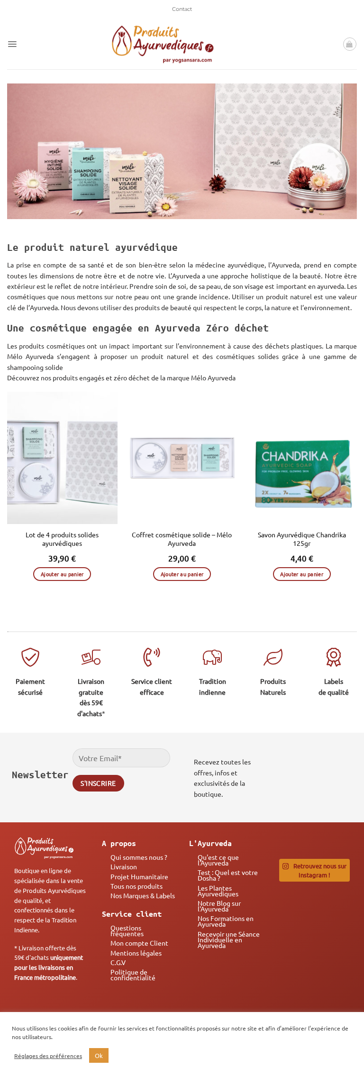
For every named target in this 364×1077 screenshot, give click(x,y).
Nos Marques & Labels (142, 895)
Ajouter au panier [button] (62, 574)
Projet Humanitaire (139, 876)
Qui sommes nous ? (138, 857)
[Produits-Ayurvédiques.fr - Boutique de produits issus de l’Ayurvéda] (163, 44)
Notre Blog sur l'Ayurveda (219, 906)
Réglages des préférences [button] (48, 1055)
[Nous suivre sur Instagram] (313, 773)
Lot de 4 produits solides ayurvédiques (62, 538)
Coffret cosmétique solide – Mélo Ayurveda (182, 538)
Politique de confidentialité (132, 974)
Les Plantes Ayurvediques (218, 891)
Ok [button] (99, 1055)
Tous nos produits (136, 886)
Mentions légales (136, 952)
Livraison (123, 866)
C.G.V (118, 962)
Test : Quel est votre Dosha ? (228, 875)
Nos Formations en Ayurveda (226, 921)
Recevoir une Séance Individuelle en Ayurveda (229, 939)
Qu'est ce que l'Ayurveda (218, 860)
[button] (12, 44)
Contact (182, 9)
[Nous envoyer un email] (340, 773)
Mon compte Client (139, 943)
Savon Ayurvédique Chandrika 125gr (302, 538)
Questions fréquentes (127, 930)
